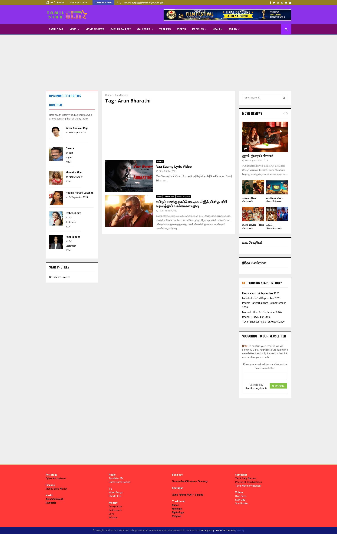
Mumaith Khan (74, 172)
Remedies (51, 502)
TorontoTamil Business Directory (190, 481)
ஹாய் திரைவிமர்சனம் (257, 156)
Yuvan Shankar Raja (77, 128)
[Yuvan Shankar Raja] (56, 139)
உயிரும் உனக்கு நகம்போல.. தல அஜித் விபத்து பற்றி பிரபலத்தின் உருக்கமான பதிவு (191, 204)
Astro (233, 29)
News (73, 29)
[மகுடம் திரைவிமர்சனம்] (277, 214)
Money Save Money (56, 488)
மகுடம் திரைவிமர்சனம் (274, 226)
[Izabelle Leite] (56, 224)
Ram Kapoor (73, 236)
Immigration (115, 506)
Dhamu (70, 148)
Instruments (115, 510)
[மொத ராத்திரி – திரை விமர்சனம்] (253, 214)
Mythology (178, 512)
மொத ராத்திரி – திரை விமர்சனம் (253, 226)
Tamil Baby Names (245, 478)
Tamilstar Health (55, 499)
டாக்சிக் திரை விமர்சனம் (249, 199)
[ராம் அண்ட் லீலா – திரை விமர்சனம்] (277, 187)
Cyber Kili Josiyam (56, 478)
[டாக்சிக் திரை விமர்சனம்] (253, 187)
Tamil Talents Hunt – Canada (187, 494)
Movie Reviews (94, 29)
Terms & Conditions (225, 530)
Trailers (165, 29)
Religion (176, 516)
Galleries (143, 29)
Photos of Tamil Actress (248, 482)
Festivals (177, 508)
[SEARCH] (284, 97)
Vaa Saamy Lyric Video (174, 167)
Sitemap (240, 530)
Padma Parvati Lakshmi (80, 192)
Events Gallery (120, 29)
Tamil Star (56, 29)
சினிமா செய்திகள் (183, 197)
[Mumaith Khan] (56, 184)
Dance (175, 505)
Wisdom (113, 517)
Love (111, 513)
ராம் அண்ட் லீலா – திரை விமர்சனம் (274, 199)
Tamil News (169, 197)
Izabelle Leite (73, 213)
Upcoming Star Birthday (264, 283)
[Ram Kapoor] (56, 248)
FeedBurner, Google (256, 388)
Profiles (198, 29)
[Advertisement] (168, 62)
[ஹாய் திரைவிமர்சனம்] (265, 137)
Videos (181, 29)
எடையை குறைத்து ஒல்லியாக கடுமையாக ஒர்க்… (144, 2)
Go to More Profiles (59, 277)
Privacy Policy (207, 530)
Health (217, 29)
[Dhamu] (56, 160)
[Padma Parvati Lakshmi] (56, 204)
